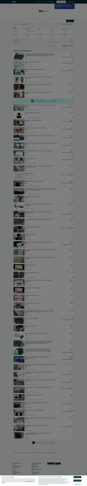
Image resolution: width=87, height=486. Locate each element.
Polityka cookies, (29, 481)
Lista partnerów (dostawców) (43, 484)
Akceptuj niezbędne (77, 480)
